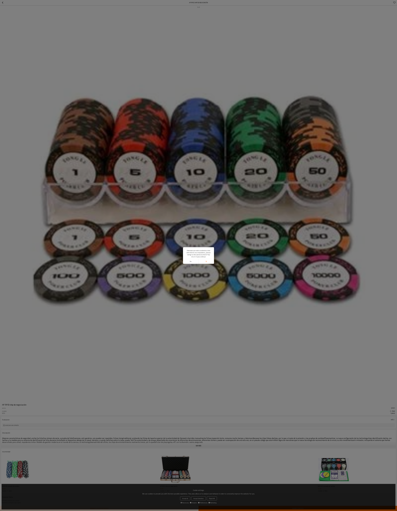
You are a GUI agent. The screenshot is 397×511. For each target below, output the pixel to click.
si (206, 261)
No (191, 261)
